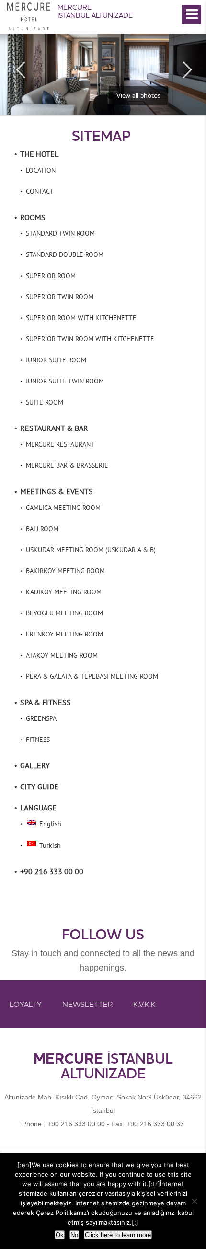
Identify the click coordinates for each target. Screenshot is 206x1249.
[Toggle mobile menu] (191, 14)
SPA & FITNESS (45, 702)
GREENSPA (41, 718)
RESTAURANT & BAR (54, 428)
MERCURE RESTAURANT (60, 444)
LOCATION (41, 170)
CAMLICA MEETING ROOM (63, 507)
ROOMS (33, 217)
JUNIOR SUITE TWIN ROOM (65, 381)
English (49, 824)
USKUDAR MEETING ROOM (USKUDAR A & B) (91, 549)
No (74, 1234)
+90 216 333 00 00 (51, 871)
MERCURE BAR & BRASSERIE (67, 465)
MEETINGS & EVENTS (56, 491)
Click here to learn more (118, 1234)
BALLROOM (42, 528)
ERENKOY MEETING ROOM (64, 634)
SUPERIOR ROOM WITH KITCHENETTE (81, 317)
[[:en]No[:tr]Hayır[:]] (194, 1201)
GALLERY (35, 765)
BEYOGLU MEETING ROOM (64, 613)
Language (38, 807)
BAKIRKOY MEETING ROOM (65, 571)
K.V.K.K (144, 1004)
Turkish (49, 845)
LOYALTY (26, 1004)
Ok (60, 1234)
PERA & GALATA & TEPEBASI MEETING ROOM (92, 676)
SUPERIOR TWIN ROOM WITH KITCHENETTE (90, 339)
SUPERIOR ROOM (51, 275)
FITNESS (38, 739)
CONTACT (40, 191)
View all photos (138, 95)
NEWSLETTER (87, 1004)
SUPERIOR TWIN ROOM (59, 296)
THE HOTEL (39, 154)
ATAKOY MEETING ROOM (62, 655)
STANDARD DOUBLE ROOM (64, 254)
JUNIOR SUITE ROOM (56, 360)
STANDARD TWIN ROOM (60, 233)
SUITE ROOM (44, 402)
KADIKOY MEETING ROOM (64, 592)
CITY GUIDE (39, 786)
